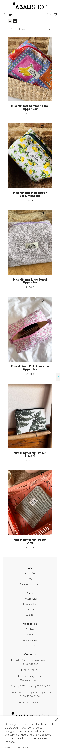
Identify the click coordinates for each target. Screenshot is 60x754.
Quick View (33, 69)
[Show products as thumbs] (10, 21)
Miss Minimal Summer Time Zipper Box (30, 108)
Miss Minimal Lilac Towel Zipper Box (30, 281)
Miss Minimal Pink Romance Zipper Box (30, 368)
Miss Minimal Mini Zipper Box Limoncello (30, 194)
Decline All (22, 747)
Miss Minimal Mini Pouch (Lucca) (30, 455)
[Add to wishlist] (43, 40)
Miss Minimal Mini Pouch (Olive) (30, 541)
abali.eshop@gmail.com (30, 676)
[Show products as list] (15, 21)
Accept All (10, 747)
